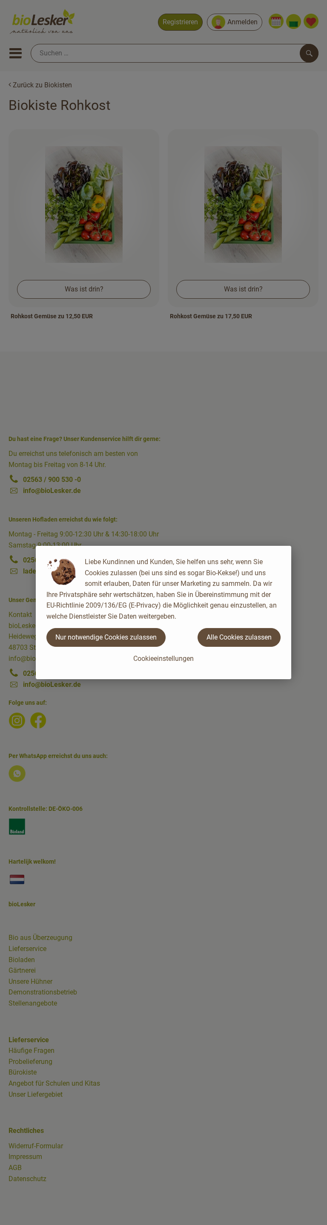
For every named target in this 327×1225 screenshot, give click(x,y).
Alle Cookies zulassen (239, 637)
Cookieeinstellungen (163, 658)
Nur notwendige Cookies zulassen (106, 637)
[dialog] (163, 612)
